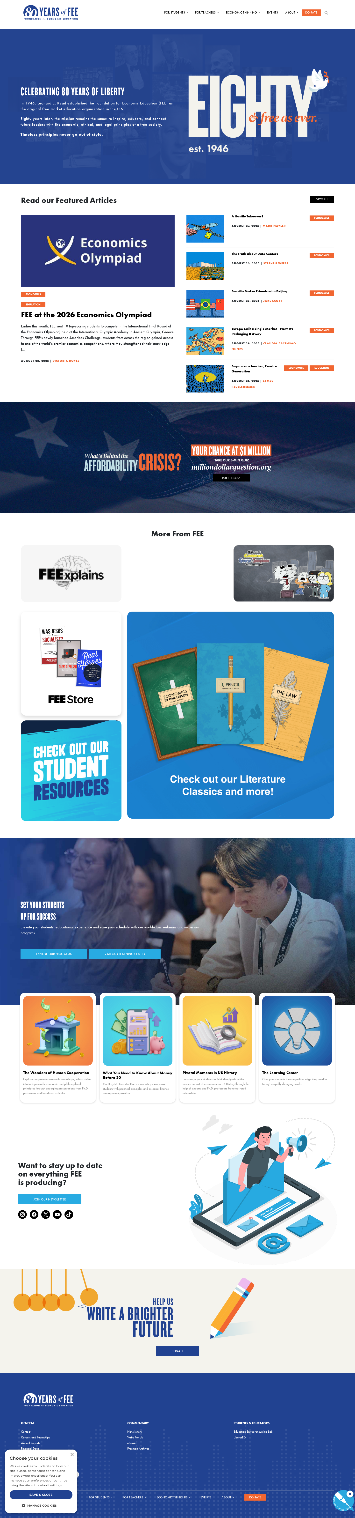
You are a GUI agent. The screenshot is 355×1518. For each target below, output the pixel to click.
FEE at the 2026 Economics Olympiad (86, 314)
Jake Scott (272, 301)
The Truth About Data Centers (255, 254)
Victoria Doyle (66, 361)
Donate (311, 12)
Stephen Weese (275, 263)
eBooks (131, 1443)
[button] (41, 1505)
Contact (25, 1431)
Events (272, 12)
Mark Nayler (274, 226)
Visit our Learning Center (125, 954)
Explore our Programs (54, 954)
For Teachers (205, 12)
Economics (33, 294)
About (290, 12)
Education (33, 304)
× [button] (72, 1455)
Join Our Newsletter (50, 1199)
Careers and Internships (35, 1437)
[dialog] (41, 1481)
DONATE (177, 1351)
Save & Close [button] (41, 1494)
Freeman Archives (138, 1448)
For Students (175, 12)
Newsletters (134, 1431)
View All (322, 199)
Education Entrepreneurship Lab (253, 1431)
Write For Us (135, 1437)
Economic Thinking (242, 12)
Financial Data (30, 1448)
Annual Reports (30, 1443)
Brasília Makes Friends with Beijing (259, 291)
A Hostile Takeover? (247, 216)
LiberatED (240, 1437)
